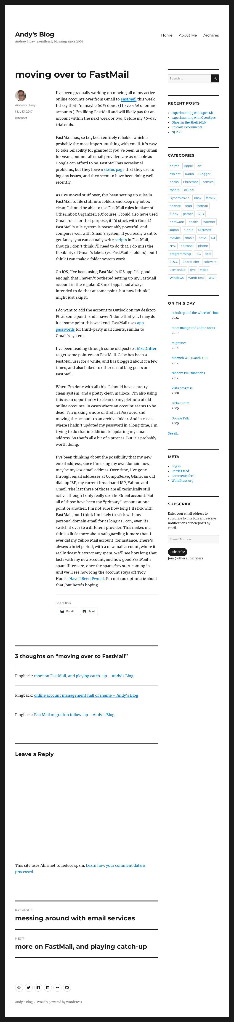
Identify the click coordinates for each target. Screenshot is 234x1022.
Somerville (178, 269)
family (210, 198)
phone (203, 246)
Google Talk (180, 418)
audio (189, 174)
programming (180, 254)
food (188, 206)
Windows (176, 277)
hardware (177, 222)
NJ (213, 238)
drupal (189, 190)
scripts (121, 239)
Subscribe (177, 552)
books (174, 182)
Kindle (188, 230)
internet (21, 118)
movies (175, 238)
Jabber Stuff (180, 403)
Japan (174, 230)
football (202, 206)
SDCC (174, 261)
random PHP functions (188, 373)
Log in (176, 466)
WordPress (196, 277)
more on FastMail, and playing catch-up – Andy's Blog (83, 676)
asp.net (175, 174)
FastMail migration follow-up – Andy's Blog (74, 714)
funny (174, 214)
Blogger (204, 174)
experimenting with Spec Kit (192, 113)
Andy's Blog (34, 34)
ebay (197, 198)
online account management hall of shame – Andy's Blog (86, 695)
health (193, 222)
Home (167, 35)
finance (175, 206)
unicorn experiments (187, 127)
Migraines (179, 343)
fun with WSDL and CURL (190, 358)
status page (114, 169)
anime (174, 166)
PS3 (198, 254)
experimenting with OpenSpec (194, 118)
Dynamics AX (179, 198)
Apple (188, 166)
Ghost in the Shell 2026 (189, 122)
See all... (173, 433)
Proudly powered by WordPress (59, 1002)
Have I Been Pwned (86, 578)
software (210, 261)
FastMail (128, 99)
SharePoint (191, 261)
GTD (201, 214)
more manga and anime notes (193, 328)
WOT (212, 277)
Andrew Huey (25, 105)
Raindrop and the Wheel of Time (195, 313)
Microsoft (204, 230)
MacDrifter (147, 348)
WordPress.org (182, 481)
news (202, 238)
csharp (175, 190)
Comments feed (183, 476)
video (204, 269)
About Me (188, 35)
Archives (211, 35)
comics (208, 182)
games (188, 214)
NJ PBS (176, 132)
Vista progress (182, 388)
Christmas (190, 182)
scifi (208, 254)
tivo (193, 269)
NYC (173, 246)
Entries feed (180, 471)
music (189, 238)
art (199, 166)
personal (187, 246)
